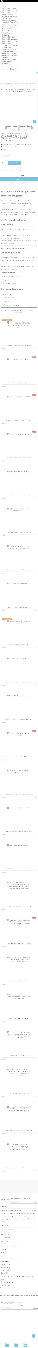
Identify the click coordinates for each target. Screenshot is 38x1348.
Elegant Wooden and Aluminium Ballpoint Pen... (19, 756)
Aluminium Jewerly (9, 21)
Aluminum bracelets (9, 27)
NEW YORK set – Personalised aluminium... (19, 1055)
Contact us (4, 1244)
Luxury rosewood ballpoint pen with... (19, 1018)
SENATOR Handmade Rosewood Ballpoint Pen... (19, 682)
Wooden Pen (7, 29)
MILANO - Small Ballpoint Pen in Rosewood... (19, 420)
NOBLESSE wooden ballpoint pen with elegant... (19, 794)
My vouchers (5, 1270)
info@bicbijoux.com (7, 1282)
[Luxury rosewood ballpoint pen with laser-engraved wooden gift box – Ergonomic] (19, 1005)
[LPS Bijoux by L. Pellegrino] (12, 73)
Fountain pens (7, 33)
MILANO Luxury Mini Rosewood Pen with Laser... (19, 1168)
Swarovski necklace (9, 10)
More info (20, 179)
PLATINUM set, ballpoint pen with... (19, 644)
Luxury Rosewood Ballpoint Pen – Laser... (19, 943)
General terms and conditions (10, 1247)
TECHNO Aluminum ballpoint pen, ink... (19, 607)
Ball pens (5, 35)
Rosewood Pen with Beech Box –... (19, 981)
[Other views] (6, 128)
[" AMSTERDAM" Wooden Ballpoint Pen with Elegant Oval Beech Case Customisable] (9, 128)
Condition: (5, 147)
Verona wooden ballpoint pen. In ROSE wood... (19, 345)
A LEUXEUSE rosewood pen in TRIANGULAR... (19, 831)
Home (4, 6)
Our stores (4, 1241)
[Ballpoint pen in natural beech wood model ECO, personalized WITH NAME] (19, 519)
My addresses (5, 1264)
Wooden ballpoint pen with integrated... (19, 569)
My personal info (6, 1267)
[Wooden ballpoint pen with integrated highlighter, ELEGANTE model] (19, 556)
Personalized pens (9, 31)
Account (4, 1252)
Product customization (19, 183)
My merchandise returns (9, 1259)
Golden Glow (7, 19)
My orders (4, 1256)
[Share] (19, 168)
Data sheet (20, 175)
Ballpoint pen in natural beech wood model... (19, 532)
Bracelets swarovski (9, 17)
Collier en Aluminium (10, 23)
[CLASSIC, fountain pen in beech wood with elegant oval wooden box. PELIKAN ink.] (19, 855)
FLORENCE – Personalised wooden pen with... (19, 457)
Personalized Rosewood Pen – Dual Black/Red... (19, 1130)
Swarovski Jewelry (9, 8)
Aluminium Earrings (9, 25)
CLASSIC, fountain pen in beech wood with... (19, 869)
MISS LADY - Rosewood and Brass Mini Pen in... (19, 906)
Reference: (5, 144)
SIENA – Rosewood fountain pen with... (19, 1093)
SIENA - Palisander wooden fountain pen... (19, 495)
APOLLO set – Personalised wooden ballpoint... (19, 719)
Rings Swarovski (8, 15)
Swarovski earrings (9, 12)
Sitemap (3, 1249)
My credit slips (5, 1261)
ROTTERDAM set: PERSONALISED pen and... (19, 383)
